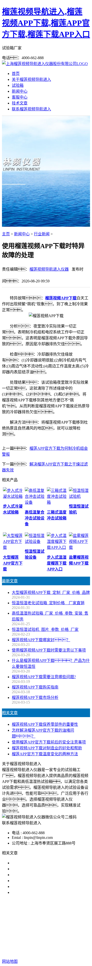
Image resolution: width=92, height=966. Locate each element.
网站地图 (51, 946)
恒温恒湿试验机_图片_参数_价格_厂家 (45, 629)
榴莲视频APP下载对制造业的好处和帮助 (47, 748)
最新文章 (10, 581)
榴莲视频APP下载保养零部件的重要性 (45, 724)
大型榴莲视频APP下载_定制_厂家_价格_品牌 (51, 592)
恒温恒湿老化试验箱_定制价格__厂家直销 (48, 603)
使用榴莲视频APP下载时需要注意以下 (45, 875)
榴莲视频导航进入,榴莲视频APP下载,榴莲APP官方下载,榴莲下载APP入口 (46, 23)
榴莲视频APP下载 (61, 298)
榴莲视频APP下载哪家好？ (41, 640)
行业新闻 (42, 234)
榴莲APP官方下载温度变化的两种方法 (45, 754)
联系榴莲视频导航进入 (31, 109)
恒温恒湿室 (57, 930)
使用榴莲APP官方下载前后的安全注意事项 (49, 742)
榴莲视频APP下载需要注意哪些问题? (44, 677)
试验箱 (18, 85)
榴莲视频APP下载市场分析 (35, 697)
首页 (16, 73)
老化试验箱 (34, 930)
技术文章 (19, 103)
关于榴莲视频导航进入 (31, 79)
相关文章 (10, 713)
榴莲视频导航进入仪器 (49, 269)
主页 (6, 234)
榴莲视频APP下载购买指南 (35, 687)
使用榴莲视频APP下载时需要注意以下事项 (49, 650)
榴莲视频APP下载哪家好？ (43, 863)
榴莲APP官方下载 (70, 924)
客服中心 (19, 97)
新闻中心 (19, 91)
